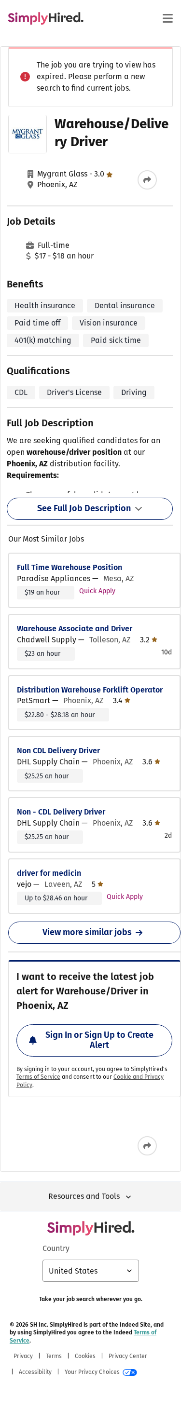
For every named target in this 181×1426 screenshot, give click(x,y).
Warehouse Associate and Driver (74, 628)
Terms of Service (38, 1076)
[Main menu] (167, 18)
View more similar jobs (87, 932)
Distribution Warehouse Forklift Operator (90, 689)
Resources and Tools (84, 1196)
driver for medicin (49, 873)
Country (56, 1248)
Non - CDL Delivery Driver (61, 811)
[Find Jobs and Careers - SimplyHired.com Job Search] (46, 18)
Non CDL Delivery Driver (58, 750)
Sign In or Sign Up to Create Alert (99, 1040)
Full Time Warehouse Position (69, 567)
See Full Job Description (84, 508)
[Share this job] (147, 180)
